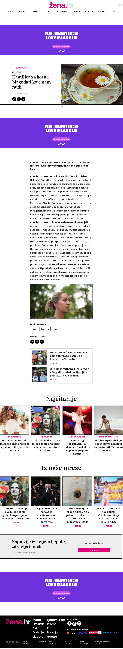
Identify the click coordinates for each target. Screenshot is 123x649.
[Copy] (14, 101)
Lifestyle (89, 12)
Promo (52, 624)
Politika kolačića (68, 642)
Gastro (46, 12)
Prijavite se (94, 550)
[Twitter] (23, 101)
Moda (10, 12)
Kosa (34, 329)
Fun (113, 12)
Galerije (34, 12)
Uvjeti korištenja (84, 642)
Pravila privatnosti (52, 642)
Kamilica (45, 329)
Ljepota (76, 12)
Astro (22, 12)
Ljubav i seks (61, 12)
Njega (56, 329)
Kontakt (42, 642)
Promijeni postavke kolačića (103, 642)
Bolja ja (102, 12)
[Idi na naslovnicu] (61, 7)
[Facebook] (19, 101)
